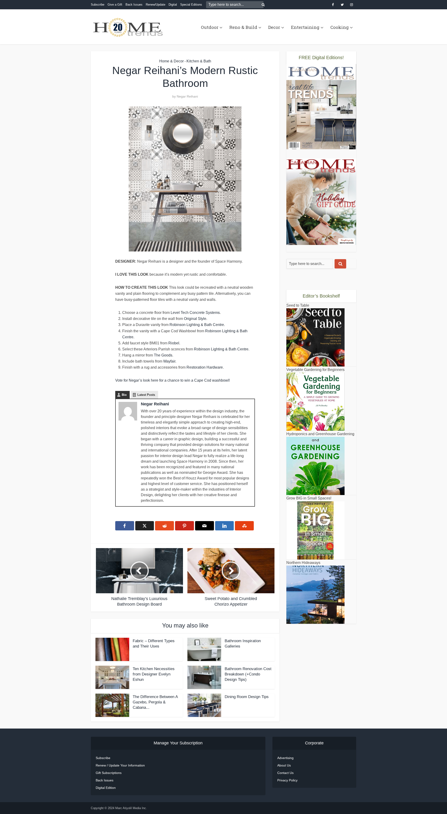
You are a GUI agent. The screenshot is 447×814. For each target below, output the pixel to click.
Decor (274, 27)
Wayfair (169, 361)
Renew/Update (155, 4)
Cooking (339, 27)
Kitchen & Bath (198, 61)
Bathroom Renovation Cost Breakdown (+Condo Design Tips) (248, 674)
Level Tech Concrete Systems (195, 313)
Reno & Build (243, 27)
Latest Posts (146, 395)
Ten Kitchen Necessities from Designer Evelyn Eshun (154, 674)
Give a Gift (115, 4)
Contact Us (285, 773)
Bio (124, 395)
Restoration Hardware (204, 367)
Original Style (195, 319)
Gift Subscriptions (109, 773)
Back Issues (133, 4)
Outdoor (209, 27)
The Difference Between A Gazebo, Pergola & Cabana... (155, 702)
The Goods (163, 355)
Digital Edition (106, 788)
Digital (173, 4)
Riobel (173, 343)
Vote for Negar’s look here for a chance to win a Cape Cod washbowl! (172, 380)
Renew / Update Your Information (120, 765)
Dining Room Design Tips (247, 697)
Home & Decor (171, 61)
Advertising (285, 758)
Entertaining (305, 27)
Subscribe (97, 4)
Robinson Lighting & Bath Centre (196, 325)
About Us (284, 765)
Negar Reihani (187, 96)
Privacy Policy (287, 780)
